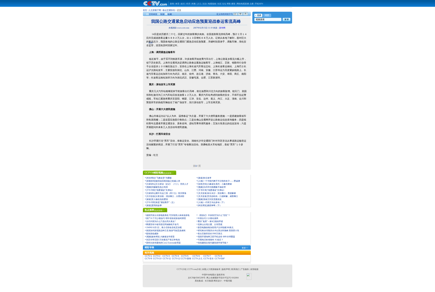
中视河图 (228, 281)
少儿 (199, 4)
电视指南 (212, 4)
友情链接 (254, 269)
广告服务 (245, 269)
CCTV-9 (148, 258)
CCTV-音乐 (208, 258)
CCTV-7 (207, 256)
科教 (194, 4)
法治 (205, 4)
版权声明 (226, 269)
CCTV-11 (167, 258)
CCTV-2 (156, 256)
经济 (188, 4)
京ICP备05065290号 (196, 278)
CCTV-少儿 (197, 258)
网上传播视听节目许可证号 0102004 (222, 278)
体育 (177, 4)
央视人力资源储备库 (211, 269)
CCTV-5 (184, 256)
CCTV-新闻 (186, 258)
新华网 (222, 28)
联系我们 (235, 269)
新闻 (172, 4)
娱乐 (183, 4)
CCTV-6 (196, 256)
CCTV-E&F (220, 258)
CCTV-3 (166, 256)
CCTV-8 (218, 256)
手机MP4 (259, 4)
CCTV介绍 (181, 269)
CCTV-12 (176, 258)
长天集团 (209, 281)
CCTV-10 (157, 258)
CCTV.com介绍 (194, 269)
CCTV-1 (148, 256)
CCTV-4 (175, 256)
